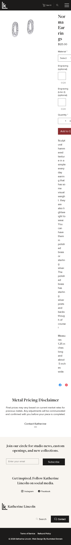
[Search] (56, 5)
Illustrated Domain (54, 539)
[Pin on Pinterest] (66, 385)
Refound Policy (44, 533)
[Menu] (67, 5)
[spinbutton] (66, 121)
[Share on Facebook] (60, 385)
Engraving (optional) (62, 67)
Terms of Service (27, 533)
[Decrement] (60, 121)
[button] (48, 5)
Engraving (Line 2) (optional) (62, 91)
